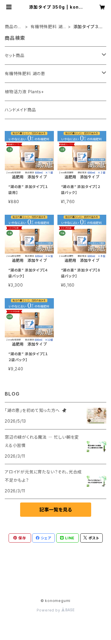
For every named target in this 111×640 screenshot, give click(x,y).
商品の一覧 (13, 27)
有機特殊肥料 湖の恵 (46, 27)
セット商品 (15, 55)
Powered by (49, 610)
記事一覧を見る (55, 510)
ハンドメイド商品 (20, 109)
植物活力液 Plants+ (24, 91)
